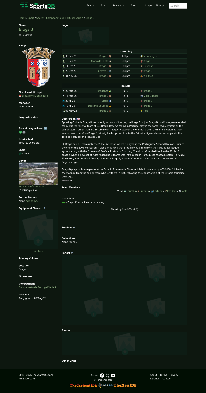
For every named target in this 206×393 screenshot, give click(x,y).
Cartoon (158, 191)
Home (22, 18)
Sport (31, 18)
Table (184, 191)
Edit (103, 5)
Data (89, 5)
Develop (117, 5)
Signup (160, 5)
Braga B (90, 18)
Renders (172, 191)
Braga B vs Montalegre (35, 95)
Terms (163, 375)
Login (148, 5)
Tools (134, 5)
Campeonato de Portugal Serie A (64, 18)
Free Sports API (27, 378)
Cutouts (144, 191)
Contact (166, 378)
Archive (38, 251)
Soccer (40, 18)
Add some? (31, 201)
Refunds (155, 378)
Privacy (174, 375)
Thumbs (131, 191)
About (153, 375)
